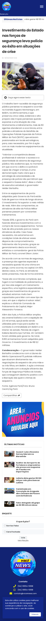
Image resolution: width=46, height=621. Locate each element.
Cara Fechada (13, 532)
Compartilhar (10, 395)
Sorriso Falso (12, 525)
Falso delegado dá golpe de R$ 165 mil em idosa (28, 504)
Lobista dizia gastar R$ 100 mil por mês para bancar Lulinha (28, 480)
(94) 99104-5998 (25, 586)
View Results (23, 540)
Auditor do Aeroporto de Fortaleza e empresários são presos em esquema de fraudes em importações (28, 467)
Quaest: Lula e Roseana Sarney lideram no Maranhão (27, 454)
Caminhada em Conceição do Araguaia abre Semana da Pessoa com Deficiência (28, 492)
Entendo (35, 614)
